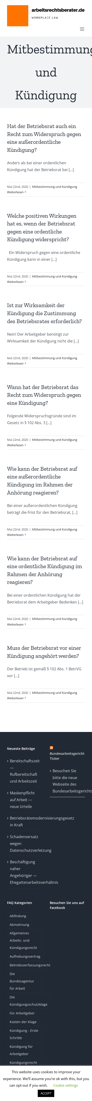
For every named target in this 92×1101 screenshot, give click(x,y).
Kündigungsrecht (23, 1062)
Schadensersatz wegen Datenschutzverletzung (25, 843)
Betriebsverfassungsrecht (30, 965)
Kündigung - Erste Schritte (24, 1034)
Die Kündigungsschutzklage (28, 1001)
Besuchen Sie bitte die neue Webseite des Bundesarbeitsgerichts (68, 781)
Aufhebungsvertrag (25, 956)
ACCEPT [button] (46, 1093)
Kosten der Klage (23, 1022)
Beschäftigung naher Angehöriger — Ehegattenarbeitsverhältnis (25, 872)
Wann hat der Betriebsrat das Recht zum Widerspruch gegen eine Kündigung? (44, 395)
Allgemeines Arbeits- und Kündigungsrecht (23, 940)
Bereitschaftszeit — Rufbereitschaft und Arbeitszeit (25, 771)
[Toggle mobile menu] (82, 29)
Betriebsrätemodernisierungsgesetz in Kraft (25, 822)
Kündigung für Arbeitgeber (21, 1050)
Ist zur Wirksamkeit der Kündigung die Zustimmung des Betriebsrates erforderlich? (44, 313)
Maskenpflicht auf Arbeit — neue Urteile (22, 799)
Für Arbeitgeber (22, 1013)
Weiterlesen (15, 192)
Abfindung (18, 916)
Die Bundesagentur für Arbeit (22, 981)
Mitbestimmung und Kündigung (54, 187)
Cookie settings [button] (65, 1085)
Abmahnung (19, 924)
